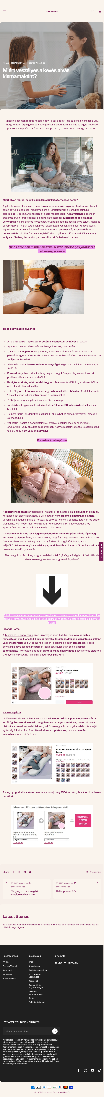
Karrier (32, 998)
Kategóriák (8, 970)
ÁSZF (31, 962)
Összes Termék (10, 966)
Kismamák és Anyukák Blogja (36, 986)
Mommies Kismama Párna (20, 718)
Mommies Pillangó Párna (19, 635)
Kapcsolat (7, 974)
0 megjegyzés (95, 872)
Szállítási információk (38, 970)
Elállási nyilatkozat (37, 1002)
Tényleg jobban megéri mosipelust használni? (24, 893)
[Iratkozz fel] (55, 1031)
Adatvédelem (35, 966)
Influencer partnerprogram (36, 992)
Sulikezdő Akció (10, 978)
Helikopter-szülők (66, 891)
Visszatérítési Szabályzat (35, 975)
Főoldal (6, 962)
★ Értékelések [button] (101, 551)
